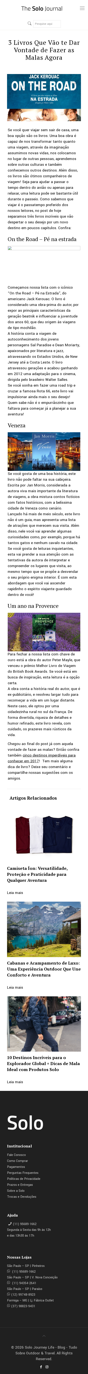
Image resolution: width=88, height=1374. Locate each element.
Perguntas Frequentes (22, 1173)
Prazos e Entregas (20, 1185)
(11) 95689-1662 (25, 1224)
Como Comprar (17, 1161)
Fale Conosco (16, 1155)
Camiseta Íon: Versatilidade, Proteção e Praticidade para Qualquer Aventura (37, 874)
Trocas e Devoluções (21, 1197)
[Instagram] (47, 1367)
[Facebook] (41, 1367)
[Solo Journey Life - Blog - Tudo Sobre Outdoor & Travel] (44, 8)
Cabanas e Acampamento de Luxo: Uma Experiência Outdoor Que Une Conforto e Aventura (44, 969)
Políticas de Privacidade (23, 1179)
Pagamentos (16, 1167)
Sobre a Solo (16, 1191)
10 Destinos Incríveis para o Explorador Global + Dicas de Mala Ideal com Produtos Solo (43, 1063)
